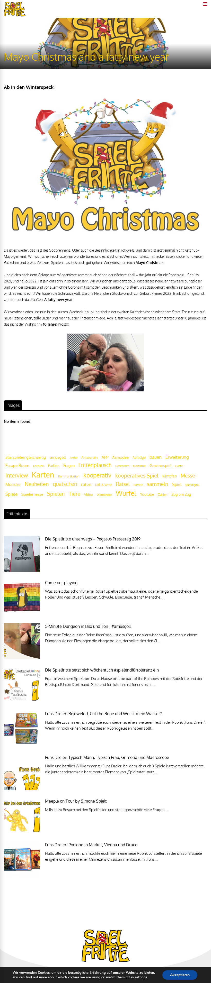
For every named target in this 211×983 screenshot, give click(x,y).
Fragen (69, 465)
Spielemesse (32, 494)
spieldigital (192, 485)
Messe (188, 475)
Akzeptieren (180, 974)
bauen (156, 457)
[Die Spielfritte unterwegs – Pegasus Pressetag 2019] (22, 570)
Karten (43, 474)
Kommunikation (69, 476)
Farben (53, 465)
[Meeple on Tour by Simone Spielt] (22, 832)
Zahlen (163, 495)
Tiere (74, 493)
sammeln (157, 484)
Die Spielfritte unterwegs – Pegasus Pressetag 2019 (92, 538)
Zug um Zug (181, 494)
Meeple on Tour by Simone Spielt (76, 801)
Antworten (89, 457)
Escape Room (17, 465)
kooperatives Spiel (137, 475)
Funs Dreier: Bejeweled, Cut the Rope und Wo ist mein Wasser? (103, 713)
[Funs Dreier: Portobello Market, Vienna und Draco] (22, 876)
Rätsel (123, 484)
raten (86, 484)
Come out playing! (62, 582)
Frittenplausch (94, 465)
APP (105, 457)
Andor (73, 458)
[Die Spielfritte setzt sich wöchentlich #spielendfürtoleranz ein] (22, 701)
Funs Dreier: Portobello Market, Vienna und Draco (91, 844)
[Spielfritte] (14, 15)
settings (141, 977)
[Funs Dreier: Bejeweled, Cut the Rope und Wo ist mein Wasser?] (22, 745)
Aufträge (139, 457)
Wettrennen (104, 495)
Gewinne (139, 466)
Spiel (176, 484)
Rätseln (138, 485)
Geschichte (122, 466)
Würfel (126, 493)
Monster (13, 484)
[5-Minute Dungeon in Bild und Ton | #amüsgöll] (22, 658)
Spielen (56, 494)
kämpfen (169, 476)
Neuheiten (37, 484)
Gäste (179, 466)
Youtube (147, 494)
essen (38, 465)
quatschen (65, 484)
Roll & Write (103, 485)
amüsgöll (58, 457)
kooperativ (97, 475)
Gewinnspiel (160, 465)
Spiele (11, 494)
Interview (16, 475)
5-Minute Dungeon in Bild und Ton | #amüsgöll (88, 626)
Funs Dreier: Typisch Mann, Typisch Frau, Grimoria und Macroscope (107, 757)
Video (88, 494)
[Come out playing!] (22, 614)
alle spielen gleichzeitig (25, 457)
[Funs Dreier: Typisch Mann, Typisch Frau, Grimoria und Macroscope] (22, 789)
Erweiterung (177, 457)
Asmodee (120, 457)
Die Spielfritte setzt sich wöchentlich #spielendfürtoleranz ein (102, 670)
